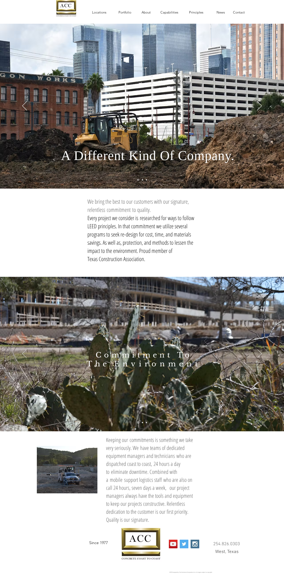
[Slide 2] (142, 179)
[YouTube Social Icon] (173, 544)
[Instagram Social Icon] (195, 544)
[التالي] (259, 106)
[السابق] (24, 106)
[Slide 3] (146, 179)
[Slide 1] (138, 180)
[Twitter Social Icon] (184, 544)
